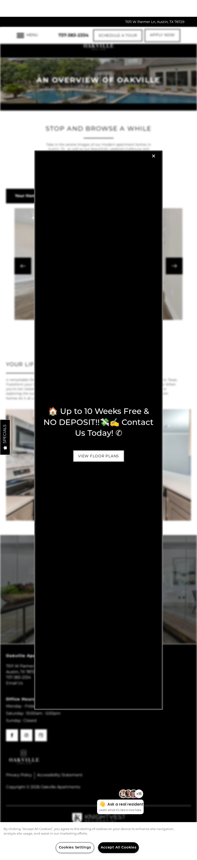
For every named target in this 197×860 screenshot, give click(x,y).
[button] (98, 456)
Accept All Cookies (118, 847)
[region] (98, 841)
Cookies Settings (75, 847)
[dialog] (99, 430)
